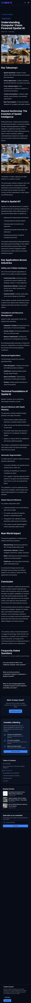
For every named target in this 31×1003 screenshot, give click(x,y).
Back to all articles (8, 14)
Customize (7, 997)
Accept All (7, 1000)
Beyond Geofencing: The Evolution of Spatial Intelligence (13, 767)
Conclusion (5, 781)
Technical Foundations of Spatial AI (11, 775)
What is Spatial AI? (7, 770)
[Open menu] (28, 2)
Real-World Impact (7, 778)
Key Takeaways (7, 763)
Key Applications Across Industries (11, 773)
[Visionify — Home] (6, 2)
